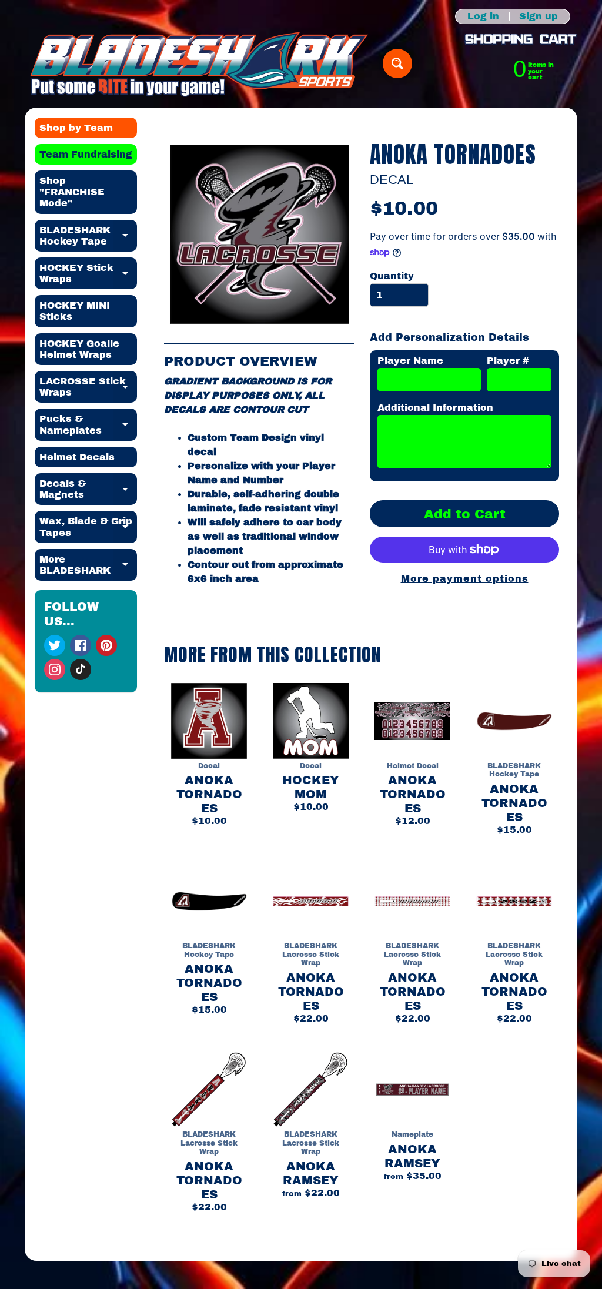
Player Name (410, 361)
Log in (483, 16)
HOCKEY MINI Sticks (74, 311)
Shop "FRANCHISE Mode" (72, 192)
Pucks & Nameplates (88, 425)
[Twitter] (54, 645)
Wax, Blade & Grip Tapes (88, 527)
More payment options (465, 579)
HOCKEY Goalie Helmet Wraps (79, 349)
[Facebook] (80, 645)
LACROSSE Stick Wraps (88, 387)
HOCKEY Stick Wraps (88, 274)
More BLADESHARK (88, 565)
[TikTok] (80, 669)
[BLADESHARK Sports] (199, 63)
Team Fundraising (85, 154)
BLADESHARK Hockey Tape (88, 236)
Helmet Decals (77, 457)
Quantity (392, 276)
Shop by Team (76, 128)
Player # (508, 361)
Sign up (538, 16)
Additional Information (435, 408)
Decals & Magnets (88, 489)
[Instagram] (54, 669)
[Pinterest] (106, 645)
